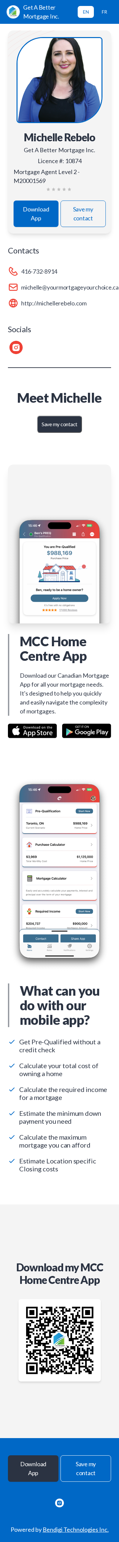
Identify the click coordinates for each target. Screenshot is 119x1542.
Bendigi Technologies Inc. (76, 1529)
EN (86, 12)
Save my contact (83, 213)
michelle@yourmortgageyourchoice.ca (70, 287)
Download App (36, 213)
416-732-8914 (39, 271)
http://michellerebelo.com (54, 303)
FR (104, 12)
